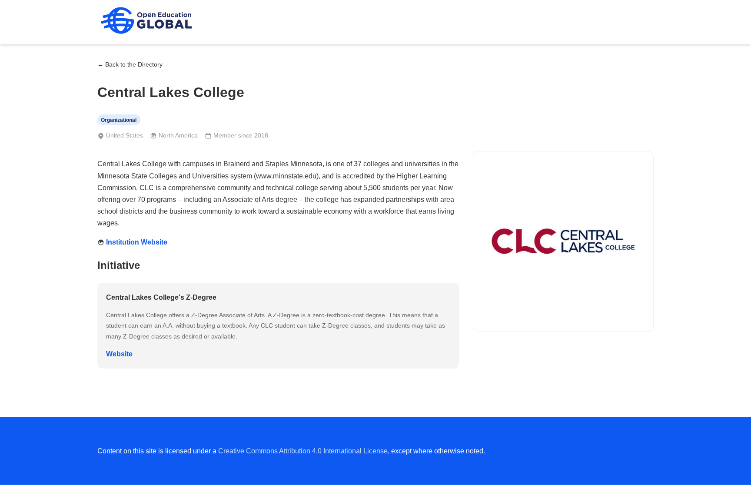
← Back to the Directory (130, 64)
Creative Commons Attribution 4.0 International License (303, 451)
